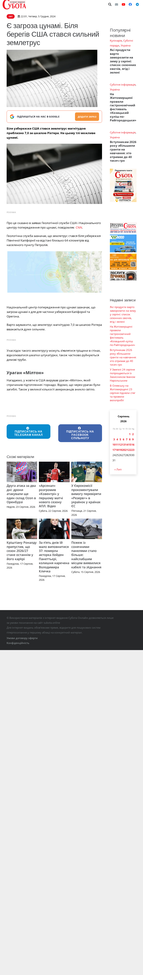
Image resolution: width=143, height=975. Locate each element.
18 (117, 450)
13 (123, 444)
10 (114, 444)
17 (114, 450)
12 (120, 444)
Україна (125, 45)
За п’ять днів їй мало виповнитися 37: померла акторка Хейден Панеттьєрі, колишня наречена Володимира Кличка (54, 556)
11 (117, 444)
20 (123, 450)
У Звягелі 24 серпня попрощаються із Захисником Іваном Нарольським (122, 375)
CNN (79, 227)
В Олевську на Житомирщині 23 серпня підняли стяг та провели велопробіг (122, 393)
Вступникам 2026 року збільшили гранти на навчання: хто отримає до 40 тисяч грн (123, 151)
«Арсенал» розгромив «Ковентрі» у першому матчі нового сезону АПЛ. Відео (51, 495)
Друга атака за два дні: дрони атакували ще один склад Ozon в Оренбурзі (21, 493)
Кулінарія (116, 40)
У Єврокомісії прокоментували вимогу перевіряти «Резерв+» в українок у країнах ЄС (86, 495)
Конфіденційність (18, 643)
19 (120, 450)
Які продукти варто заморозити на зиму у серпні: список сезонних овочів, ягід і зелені (123, 61)
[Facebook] (130, 4)
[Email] (116, 4)
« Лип (118, 469)
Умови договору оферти (22, 638)
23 (132, 450)
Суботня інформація (123, 84)
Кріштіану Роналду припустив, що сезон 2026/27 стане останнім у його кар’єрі (22, 550)
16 (132, 444)
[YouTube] (123, 4)
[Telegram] (137, 4)
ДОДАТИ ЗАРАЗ (87, 116)
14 (126, 444)
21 (126, 450)
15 (129, 444)
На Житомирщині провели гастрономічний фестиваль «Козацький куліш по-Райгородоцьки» (123, 107)
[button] (110, 4)
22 (129, 450)
